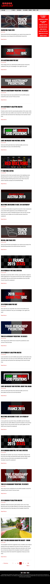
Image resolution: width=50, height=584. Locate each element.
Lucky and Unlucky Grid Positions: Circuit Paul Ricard (16, 386)
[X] (1, 10)
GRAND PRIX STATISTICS (43, 25)
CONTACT (24, 572)
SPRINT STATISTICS (43, 29)
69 (18, 563)
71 (23, 563)
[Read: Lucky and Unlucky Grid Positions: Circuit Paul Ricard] (16, 377)
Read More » (4, 39)
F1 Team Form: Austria (7, 171)
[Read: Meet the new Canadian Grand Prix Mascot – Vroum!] (16, 527)
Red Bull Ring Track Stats (8, 240)
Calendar (26, 10)
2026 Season (19, 10)
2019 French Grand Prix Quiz (9, 304)
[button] (48, 10)
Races (14, 10)
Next (28, 565)
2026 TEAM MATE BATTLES (43, 22)
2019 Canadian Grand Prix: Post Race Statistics (14, 450)
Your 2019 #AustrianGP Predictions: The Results (14, 91)
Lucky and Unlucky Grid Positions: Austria (13, 141)
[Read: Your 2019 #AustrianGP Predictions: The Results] (16, 81)
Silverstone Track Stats (8, 30)
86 (28, 563)
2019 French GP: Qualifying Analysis (11, 353)
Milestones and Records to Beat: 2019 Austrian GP (15, 205)
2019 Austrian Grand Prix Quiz (9, 60)
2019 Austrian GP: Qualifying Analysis (11, 107)
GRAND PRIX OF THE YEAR (43, 33)
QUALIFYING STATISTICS (43, 27)
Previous (5, 563)
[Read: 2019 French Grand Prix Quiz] (16, 295)
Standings (30, 10)
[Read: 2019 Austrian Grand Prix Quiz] (16, 51)
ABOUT (22, 572)
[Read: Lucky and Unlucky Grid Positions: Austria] (16, 131)
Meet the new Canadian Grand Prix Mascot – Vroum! (15, 540)
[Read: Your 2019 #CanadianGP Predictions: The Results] (16, 475)
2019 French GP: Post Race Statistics (11, 271)
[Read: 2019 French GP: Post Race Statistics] (16, 261)
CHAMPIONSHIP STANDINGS (43, 19)
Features (34, 10)
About (37, 10)
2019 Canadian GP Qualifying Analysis (11, 500)
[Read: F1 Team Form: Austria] (16, 162)
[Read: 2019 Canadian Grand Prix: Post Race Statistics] (16, 441)
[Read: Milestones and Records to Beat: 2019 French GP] (16, 407)
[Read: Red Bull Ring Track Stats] (16, 231)
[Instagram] (4, 10)
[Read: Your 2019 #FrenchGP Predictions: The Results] (16, 327)
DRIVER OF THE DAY (43, 35)
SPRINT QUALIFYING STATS (43, 31)
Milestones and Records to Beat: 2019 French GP (14, 417)
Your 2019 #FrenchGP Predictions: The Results (14, 336)
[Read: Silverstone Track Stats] (16, 21)
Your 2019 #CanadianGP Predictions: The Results (14, 484)
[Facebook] (2, 10)
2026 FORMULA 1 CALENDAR (43, 16)
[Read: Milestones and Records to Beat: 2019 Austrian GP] (16, 195)
